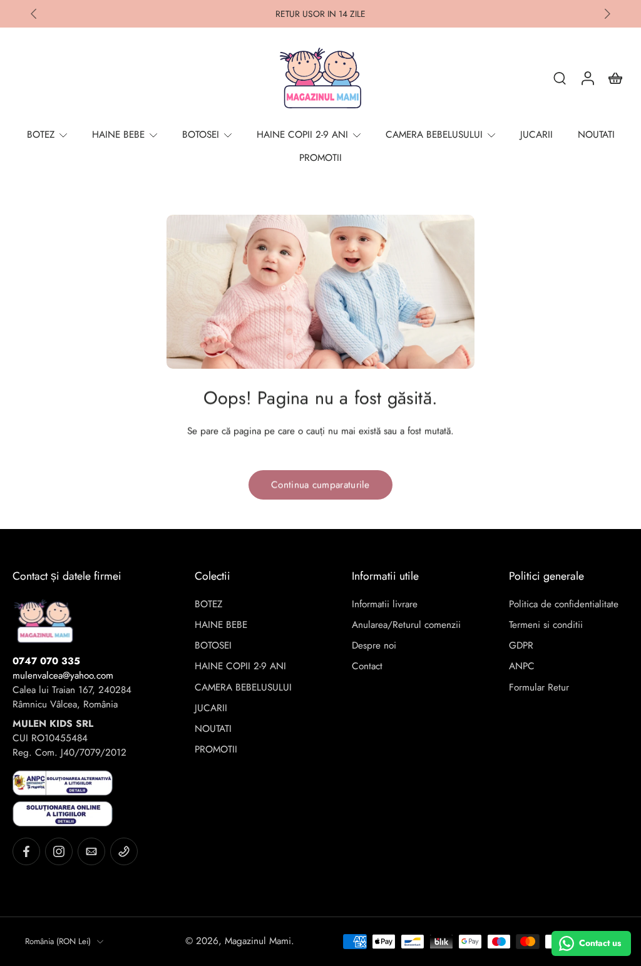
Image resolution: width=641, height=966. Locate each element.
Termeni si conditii (546, 625)
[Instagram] (59, 851)
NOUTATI (213, 729)
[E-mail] (91, 851)
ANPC (522, 666)
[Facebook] (26, 851)
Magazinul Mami (258, 941)
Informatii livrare (385, 604)
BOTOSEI (213, 645)
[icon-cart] (614, 77)
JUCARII (211, 708)
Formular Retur (539, 687)
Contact (367, 666)
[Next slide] (607, 14)
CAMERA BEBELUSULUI (243, 687)
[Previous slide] (34, 14)
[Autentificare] (587, 77)
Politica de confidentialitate (563, 604)
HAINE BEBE (221, 625)
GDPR (521, 645)
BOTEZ (208, 604)
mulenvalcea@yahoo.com (63, 675)
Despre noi (374, 645)
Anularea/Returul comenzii (406, 625)
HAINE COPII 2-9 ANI (240, 666)
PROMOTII (216, 749)
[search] (559, 77)
